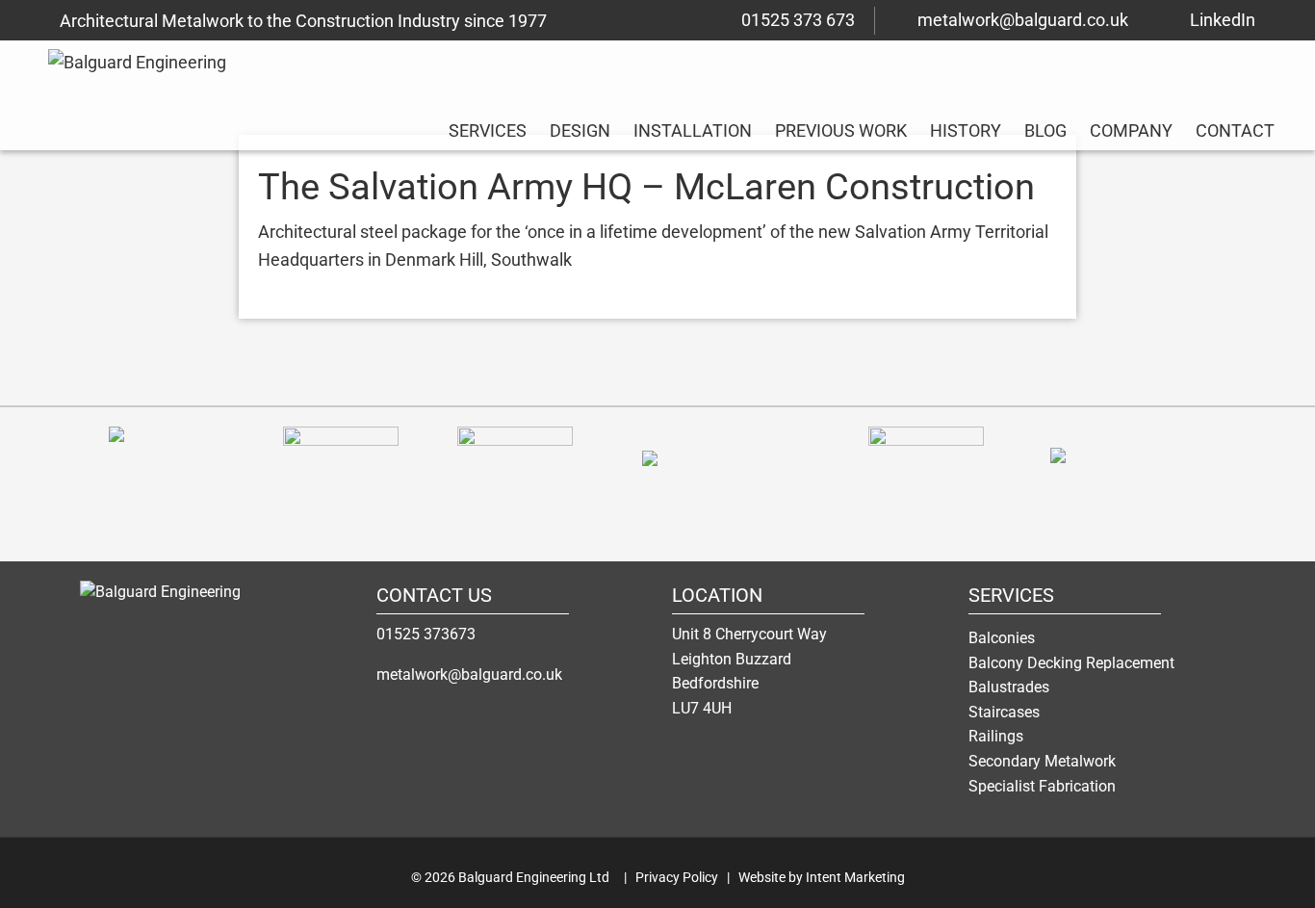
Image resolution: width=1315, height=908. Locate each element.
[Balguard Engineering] (200, 605)
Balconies (1001, 638)
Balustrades (1008, 687)
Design (580, 130)
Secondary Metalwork (1042, 761)
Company (1131, 130)
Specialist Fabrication (1042, 786)
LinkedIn (1222, 20)
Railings (995, 736)
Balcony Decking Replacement (1071, 663)
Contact (1235, 130)
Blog (1045, 130)
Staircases (1004, 712)
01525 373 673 (798, 20)
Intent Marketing (855, 877)
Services (488, 130)
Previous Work (841, 130)
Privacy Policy (676, 877)
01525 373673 (426, 634)
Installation (692, 130)
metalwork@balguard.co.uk (1022, 20)
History (965, 130)
